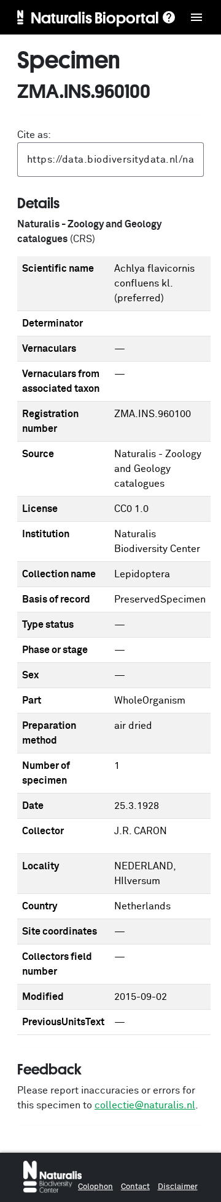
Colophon (95, 1187)
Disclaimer (178, 1187)
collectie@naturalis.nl (145, 1105)
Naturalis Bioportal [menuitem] (95, 17)
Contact (135, 1187)
